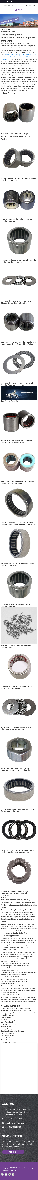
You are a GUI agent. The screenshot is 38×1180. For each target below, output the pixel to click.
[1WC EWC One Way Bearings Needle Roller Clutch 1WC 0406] (19, 461)
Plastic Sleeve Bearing (12, 55)
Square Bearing (6, 1040)
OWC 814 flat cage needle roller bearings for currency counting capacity (15, 893)
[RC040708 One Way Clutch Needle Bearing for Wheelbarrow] (19, 420)
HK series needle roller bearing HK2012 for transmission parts (19, 810)
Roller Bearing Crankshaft (9, 1042)
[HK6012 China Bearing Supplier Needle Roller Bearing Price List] (19, 240)
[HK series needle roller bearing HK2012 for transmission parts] (19, 789)
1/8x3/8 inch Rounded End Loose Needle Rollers (16, 646)
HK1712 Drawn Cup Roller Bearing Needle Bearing (16, 605)
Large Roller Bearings (8, 1035)
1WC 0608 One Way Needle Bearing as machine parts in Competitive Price (18, 343)
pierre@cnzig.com (29, 5)
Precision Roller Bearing (9, 1024)
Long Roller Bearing (7, 1022)
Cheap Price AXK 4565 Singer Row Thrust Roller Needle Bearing (16, 302)
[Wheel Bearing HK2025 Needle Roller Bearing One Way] (19, 543)
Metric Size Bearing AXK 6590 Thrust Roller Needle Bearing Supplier (17, 851)
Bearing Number (6, 1026)
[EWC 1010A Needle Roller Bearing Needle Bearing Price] (19, 199)
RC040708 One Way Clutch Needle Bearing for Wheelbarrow (16, 441)
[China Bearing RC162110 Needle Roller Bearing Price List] (19, 158)
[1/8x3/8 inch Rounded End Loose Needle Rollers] (19, 625)
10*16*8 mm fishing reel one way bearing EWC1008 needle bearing (16, 769)
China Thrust (5, 1038)
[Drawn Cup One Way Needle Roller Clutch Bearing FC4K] (19, 666)
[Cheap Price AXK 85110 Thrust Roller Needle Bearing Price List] (19, 363)
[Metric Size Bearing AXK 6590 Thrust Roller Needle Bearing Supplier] (19, 830)
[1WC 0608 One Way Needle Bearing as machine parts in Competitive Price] (19, 322)
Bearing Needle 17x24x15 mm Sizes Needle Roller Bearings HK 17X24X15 (18, 523)
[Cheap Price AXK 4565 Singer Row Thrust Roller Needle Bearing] (19, 281)
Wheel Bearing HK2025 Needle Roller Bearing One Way (17, 564)
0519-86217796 (15, 1127)
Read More (5, 139)
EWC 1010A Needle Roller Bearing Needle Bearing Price (16, 220)
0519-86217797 (17, 1119)
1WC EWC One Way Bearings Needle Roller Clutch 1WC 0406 (17, 482)
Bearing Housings (7, 1029)
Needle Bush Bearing (8, 1020)
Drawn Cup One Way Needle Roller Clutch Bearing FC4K (16, 687)
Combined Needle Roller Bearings (12, 1031)
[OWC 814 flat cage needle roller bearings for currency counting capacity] (19, 871)
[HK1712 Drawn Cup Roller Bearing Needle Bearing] (19, 584)
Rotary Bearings (26, 55)
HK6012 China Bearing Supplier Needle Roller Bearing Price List (18, 261)
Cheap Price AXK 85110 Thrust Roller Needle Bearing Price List (18, 384)
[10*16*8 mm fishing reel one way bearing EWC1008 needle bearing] (19, 748)
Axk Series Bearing (7, 1033)
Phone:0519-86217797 (11, 5)
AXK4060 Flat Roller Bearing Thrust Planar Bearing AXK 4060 (17, 728)
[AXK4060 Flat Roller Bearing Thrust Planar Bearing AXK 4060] (19, 707)
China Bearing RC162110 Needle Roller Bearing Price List (18, 179)
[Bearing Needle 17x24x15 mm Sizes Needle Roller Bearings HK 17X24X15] (19, 502)
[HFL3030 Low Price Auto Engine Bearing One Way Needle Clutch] (19, 112)
